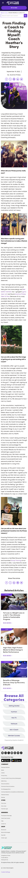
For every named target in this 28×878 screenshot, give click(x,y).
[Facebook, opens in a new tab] (2, 753)
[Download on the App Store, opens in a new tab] (6, 760)
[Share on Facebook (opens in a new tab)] (6, 583)
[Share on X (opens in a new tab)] (10, 583)
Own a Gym (3, 806)
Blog (2, 12)
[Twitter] (10, 79)
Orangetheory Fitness (5, 855)
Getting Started (14, 706)
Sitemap (3, 797)
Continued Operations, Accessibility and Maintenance (12, 791)
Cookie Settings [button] (5, 872)
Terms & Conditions (5, 783)
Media (2, 770)
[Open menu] (3, 3)
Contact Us (3, 823)
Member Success (14, 735)
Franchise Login (4, 808)
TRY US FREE (14, 7)
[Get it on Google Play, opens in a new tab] (16, 760)
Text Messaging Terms (5, 789)
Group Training (16, 560)
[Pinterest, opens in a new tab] (15, 753)
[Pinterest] (14, 79)
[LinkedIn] (17, 79)
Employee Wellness (5, 767)
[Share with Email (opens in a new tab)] (21, 583)
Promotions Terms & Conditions (7, 786)
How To (14, 718)
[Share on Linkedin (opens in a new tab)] (14, 583)
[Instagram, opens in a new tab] (5, 753)
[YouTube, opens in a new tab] (18, 753)
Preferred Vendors (5, 794)
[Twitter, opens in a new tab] (8, 753)
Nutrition (14, 712)
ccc (6, 12)
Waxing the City (4, 859)
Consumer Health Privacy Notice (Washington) (11, 778)
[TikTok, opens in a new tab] (21, 753)
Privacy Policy (4, 775)
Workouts (14, 724)
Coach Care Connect (5, 818)
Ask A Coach (14, 729)
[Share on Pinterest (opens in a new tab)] (17, 583)
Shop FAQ (3, 835)
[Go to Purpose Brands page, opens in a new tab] (6, 847)
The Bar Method (4, 857)
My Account (3, 829)
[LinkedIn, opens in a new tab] (12, 753)
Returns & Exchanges (5, 832)
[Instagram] (21, 79)
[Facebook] (6, 79)
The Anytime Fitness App (6, 815)
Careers (3, 772)
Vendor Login (4, 837)
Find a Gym (3, 803)
